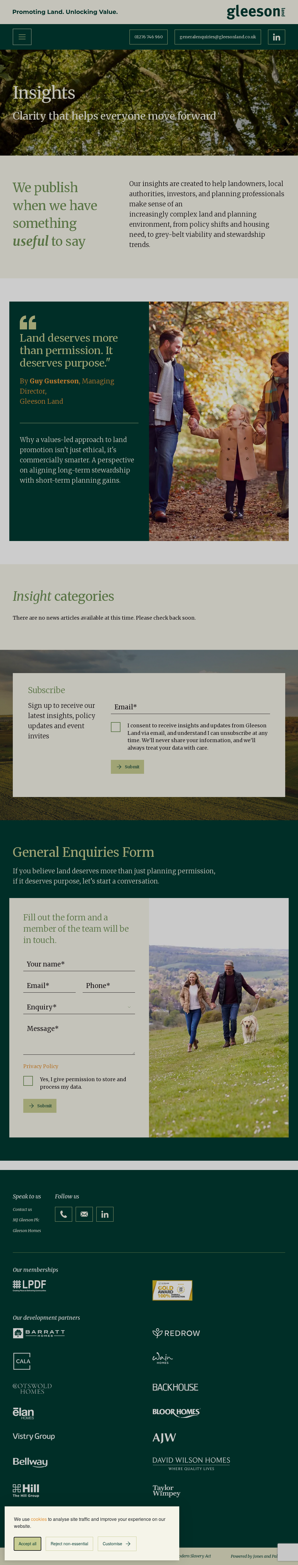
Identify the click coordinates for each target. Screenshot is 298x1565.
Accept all (27, 1543)
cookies (39, 1519)
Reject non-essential (69, 1543)
